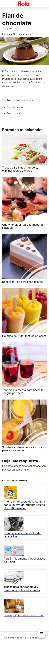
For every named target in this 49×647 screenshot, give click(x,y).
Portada (6, 34)
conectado (34, 465)
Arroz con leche (16, 113)
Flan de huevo (15, 107)
